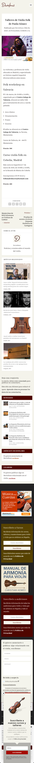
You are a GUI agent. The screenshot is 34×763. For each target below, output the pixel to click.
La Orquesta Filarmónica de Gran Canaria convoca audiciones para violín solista (19, 426)
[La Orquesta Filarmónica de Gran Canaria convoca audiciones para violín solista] (6, 425)
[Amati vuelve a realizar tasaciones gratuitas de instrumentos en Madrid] (17, 325)
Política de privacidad (11, 681)
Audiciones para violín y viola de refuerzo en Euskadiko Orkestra (19, 403)
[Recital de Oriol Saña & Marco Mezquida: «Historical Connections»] (17, 299)
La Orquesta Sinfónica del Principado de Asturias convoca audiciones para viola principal (19, 414)
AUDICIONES (12, 407)
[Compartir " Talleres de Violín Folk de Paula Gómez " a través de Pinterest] (17, 204)
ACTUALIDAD (14, 31)
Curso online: (16, 284)
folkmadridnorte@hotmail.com (15, 178)
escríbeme (12, 478)
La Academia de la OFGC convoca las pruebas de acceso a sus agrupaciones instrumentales (15, 364)
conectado (22, 381)
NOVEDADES (20, 431)
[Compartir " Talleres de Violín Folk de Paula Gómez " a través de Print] (24, 204)
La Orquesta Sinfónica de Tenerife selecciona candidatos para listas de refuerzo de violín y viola (19, 438)
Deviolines (19, 28)
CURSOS (23, 31)
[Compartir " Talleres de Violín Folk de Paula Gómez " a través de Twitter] (13, 204)
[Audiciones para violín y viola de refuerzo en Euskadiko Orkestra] (6, 403)
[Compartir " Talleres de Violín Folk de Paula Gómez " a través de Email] (20, 204)
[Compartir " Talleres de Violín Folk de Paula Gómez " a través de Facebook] (10, 204)
